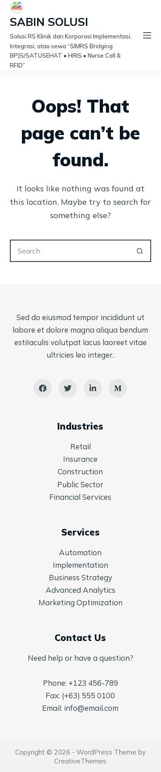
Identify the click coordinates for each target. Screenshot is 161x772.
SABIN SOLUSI (49, 22)
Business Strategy (80, 577)
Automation (80, 552)
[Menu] (147, 35)
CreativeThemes (80, 761)
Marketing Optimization (80, 602)
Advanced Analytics (80, 590)
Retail (80, 446)
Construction (80, 471)
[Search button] (140, 251)
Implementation (80, 565)
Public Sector (80, 484)
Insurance (80, 459)
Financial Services (80, 497)
